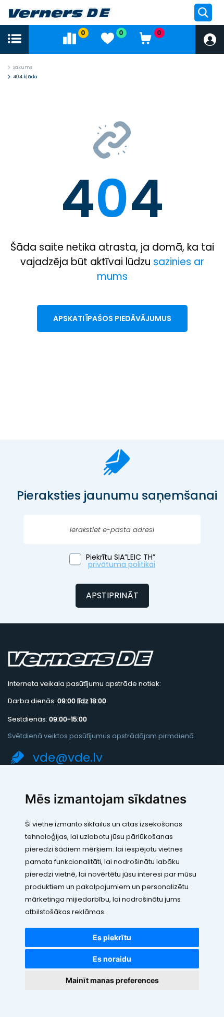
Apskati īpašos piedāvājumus (112, 318)
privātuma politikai (121, 564)
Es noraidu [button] (112, 958)
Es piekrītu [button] (112, 937)
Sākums (22, 67)
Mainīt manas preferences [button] (112, 980)
